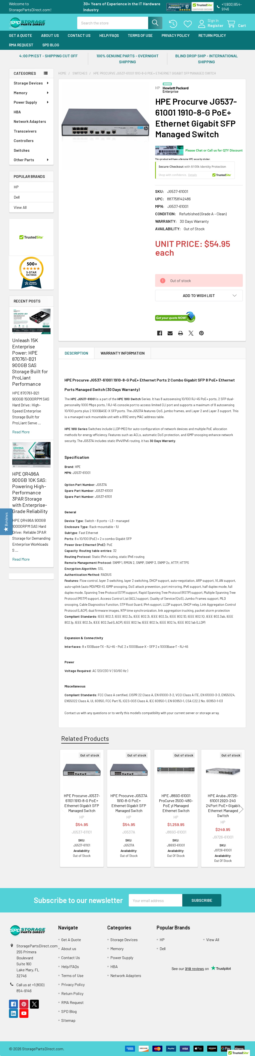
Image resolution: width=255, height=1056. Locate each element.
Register (215, 25)
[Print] (180, 333)
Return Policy (212, 35)
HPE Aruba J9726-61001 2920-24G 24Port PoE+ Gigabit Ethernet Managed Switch (223, 805)
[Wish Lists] (189, 24)
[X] (191, 333)
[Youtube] (23, 1013)
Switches (22, 150)
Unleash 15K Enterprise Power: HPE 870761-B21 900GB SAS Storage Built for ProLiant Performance (30, 362)
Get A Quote (20, 35)
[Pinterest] (201, 333)
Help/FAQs (109, 35)
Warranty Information (123, 353)
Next (241, 809)
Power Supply (25, 102)
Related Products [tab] (85, 738)
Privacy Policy (176, 35)
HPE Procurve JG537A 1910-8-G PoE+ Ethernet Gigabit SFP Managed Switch (128, 803)
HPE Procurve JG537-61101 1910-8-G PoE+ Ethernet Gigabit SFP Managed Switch (82, 803)
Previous (63, 809)
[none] (105, 126)
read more (21, 431)
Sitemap (68, 1020)
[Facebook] (159, 333)
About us (50, 35)
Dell (17, 197)
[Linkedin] (13, 1013)
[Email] (170, 333)
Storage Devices (28, 83)
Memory (20, 92)
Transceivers (25, 131)
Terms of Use (140, 35)
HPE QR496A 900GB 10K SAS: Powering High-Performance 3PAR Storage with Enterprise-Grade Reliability (30, 492)
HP (16, 186)
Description (76, 353)
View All (20, 207)
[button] (199, 295)
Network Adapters (30, 121)
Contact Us (79, 35)
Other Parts (24, 159)
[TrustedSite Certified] (202, 6)
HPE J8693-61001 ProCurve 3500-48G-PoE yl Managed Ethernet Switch (176, 803)
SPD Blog (50, 45)
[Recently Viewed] (174, 24)
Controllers (24, 140)
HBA (17, 112)
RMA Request (21, 45)
